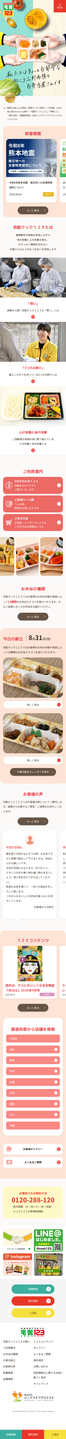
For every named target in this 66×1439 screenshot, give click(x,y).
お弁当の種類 (10, 1354)
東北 (12, 1049)
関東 (12, 1060)
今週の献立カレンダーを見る (33, 772)
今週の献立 (9, 1360)
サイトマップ (40, 1384)
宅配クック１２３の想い (16, 1341)
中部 (12, 1071)
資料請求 (38, 1360)
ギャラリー (39, 1348)
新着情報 (8, 1373)
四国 (12, 1104)
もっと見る (33, 210)
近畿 (12, 1082)
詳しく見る (33, 705)
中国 (12, 1093)
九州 (12, 1114)
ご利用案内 (9, 1348)
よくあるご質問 (42, 1354)
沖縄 (12, 1125)
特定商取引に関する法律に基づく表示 (48, 1375)
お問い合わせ (40, 1366)
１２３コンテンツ (43, 1341)
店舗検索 (8, 1379)
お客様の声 (9, 1366)
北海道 (13, 1038)
